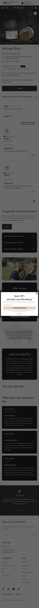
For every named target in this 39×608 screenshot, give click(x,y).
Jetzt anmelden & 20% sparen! (19, 308)
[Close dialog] (37, 293)
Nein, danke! (19, 313)
